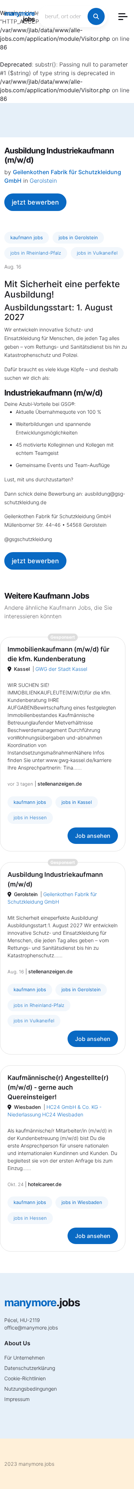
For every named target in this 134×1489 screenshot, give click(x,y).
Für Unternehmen (24, 1358)
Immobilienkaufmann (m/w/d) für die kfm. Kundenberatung (58, 654)
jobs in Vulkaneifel (97, 253)
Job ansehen (92, 835)
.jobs (19, 16)
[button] (123, 16)
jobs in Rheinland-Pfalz (35, 253)
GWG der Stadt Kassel (61, 669)
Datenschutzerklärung (29, 1368)
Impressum (17, 1399)
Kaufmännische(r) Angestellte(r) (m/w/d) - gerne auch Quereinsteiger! (58, 1087)
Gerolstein (43, 180)
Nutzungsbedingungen (30, 1389)
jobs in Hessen (30, 817)
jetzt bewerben (35, 202)
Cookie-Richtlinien (25, 1378)
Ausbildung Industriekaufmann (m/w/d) (55, 879)
